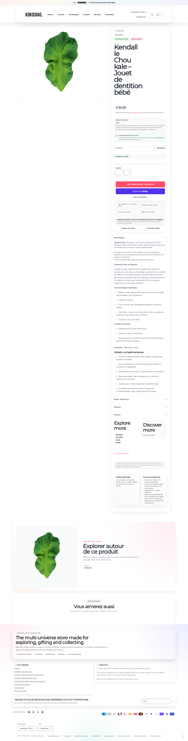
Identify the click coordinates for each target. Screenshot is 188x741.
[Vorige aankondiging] (45, 2)
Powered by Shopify (37, 736)
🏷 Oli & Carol (119, 31)
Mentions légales (20, 691)
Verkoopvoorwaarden (123, 736)
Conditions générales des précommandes (29, 681)
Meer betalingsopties (140, 197)
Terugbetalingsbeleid (53, 736)
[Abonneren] (170, 701)
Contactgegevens (108, 736)
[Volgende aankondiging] (142, 2)
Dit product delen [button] (122, 453)
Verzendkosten (136, 112)
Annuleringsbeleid (155, 736)
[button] (163, 14)
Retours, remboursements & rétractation (29, 675)
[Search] (152, 14)
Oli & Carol (161, 148)
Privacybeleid (19, 688)
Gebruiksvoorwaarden (22, 684)
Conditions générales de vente (25, 678)
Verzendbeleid (96, 736)
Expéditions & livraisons (23, 672)
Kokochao (27, 736)
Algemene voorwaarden (81, 736)
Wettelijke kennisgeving (140, 736)
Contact (17, 668)
